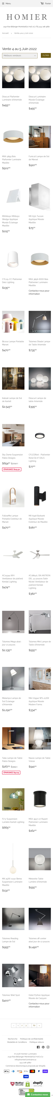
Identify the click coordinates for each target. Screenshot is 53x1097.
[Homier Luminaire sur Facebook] (38, 1047)
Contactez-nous (39, 1094)
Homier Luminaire (29, 1054)
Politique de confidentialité (31, 1039)
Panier (48, 3)
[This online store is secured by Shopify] (34, 1086)
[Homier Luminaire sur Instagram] (48, 1047)
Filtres (46, 55)
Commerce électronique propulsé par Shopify (25, 1066)
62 (34, 1025)
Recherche (12, 1039)
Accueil (5, 33)
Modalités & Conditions (17, 1042)
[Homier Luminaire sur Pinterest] (43, 1047)
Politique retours (37, 1042)
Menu (8, 3)
